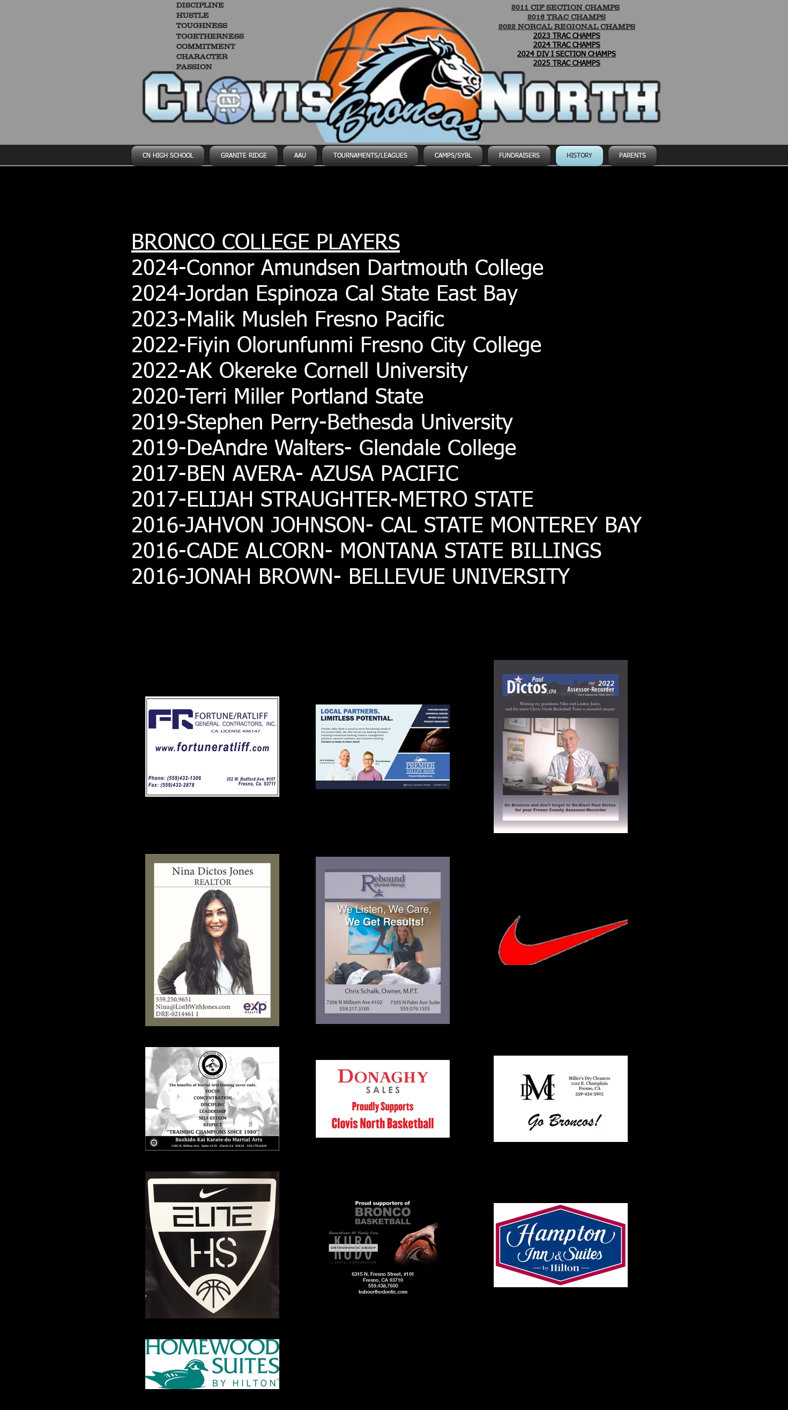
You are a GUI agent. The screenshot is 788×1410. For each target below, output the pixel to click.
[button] (453, 156)
